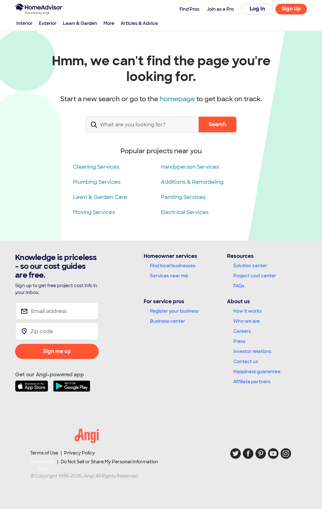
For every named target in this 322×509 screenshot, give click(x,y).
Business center (167, 321)
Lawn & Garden (80, 23)
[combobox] (142, 129)
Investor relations (252, 351)
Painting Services (183, 197)
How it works (247, 311)
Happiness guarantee (256, 371)
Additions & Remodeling (192, 182)
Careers (242, 331)
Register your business (174, 311)
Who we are (246, 321)
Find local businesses (172, 266)
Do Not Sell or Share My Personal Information (109, 462)
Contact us (245, 361)
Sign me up (57, 351)
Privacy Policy (79, 453)
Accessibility (43, 465)
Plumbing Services (96, 182)
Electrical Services (184, 212)
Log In (257, 8)
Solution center (250, 266)
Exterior (48, 23)
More (108, 23)
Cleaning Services (96, 167)
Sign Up (291, 8)
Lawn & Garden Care (100, 197)
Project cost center (254, 276)
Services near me (169, 276)
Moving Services (94, 212)
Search (217, 124)
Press (239, 341)
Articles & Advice (139, 23)
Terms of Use (44, 453)
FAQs (238, 286)
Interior (24, 23)
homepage (177, 99)
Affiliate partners (251, 382)
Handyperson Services (190, 167)
